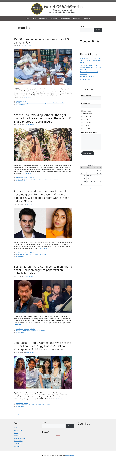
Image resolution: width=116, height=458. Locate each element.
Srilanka (61, 103)
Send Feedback (88, 153)
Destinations (19, 101)
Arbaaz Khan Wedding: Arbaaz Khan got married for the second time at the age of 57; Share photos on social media (43, 118)
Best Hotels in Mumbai (87, 76)
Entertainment (43, 18)
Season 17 (48, 404)
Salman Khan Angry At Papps (37, 330)
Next (20, 414)
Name (86, 95)
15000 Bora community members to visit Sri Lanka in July (31, 103)
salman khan (55, 103)
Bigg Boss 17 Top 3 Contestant (29, 404)
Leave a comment (20, 104)
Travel (34, 18)
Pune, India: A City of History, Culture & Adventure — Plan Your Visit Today (90, 67)
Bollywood (26, 177)
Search (82, 26)
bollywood (18, 330)
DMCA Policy (18, 430)
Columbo (49, 103)
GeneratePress (69, 455)
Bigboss (18, 404)
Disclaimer (17, 446)
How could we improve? (89, 132)
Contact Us (17, 443)
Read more (27, 97)
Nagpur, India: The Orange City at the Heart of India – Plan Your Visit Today (91, 60)
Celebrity (32, 177)
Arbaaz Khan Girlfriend (29, 254)
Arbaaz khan (19, 179)
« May (90, 188)
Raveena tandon (39, 179)
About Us (85, 18)
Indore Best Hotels (86, 79)
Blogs (15, 427)
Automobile (76, 18)
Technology (53, 18)
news (36, 254)
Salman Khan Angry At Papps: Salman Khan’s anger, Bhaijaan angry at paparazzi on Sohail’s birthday (43, 270)
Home (28, 18)
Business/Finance (65, 18)
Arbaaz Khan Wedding (29, 179)
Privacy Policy (18, 441)
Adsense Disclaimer (20, 438)
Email (85, 103)
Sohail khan (55, 179)
